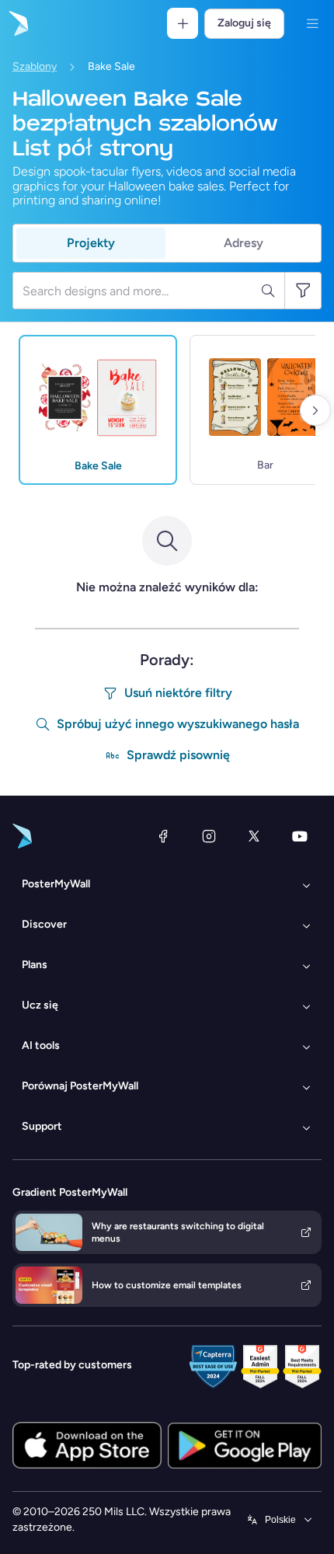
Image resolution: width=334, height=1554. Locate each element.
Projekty (91, 242)
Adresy (243, 242)
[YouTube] (299, 836)
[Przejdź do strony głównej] (17, 23)
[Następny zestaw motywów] (315, 410)
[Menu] (312, 23)
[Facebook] (163, 836)
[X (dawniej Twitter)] (254, 836)
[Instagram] (208, 836)
